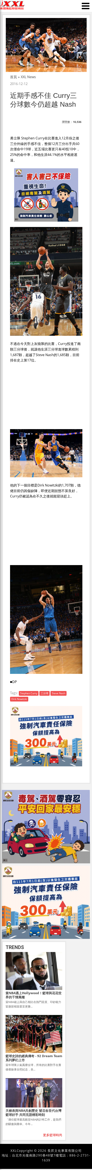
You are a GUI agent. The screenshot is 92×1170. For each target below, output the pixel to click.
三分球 (44, 693)
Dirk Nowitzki (19, 699)
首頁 (13, 77)
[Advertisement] (46, 395)
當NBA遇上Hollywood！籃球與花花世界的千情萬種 (34, 995)
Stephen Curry (28, 693)
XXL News (28, 77)
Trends (15, 947)
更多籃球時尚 (52, 1135)
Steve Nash (58, 693)
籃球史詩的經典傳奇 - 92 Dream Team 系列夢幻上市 (34, 1058)
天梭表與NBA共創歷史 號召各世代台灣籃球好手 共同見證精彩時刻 (33, 1112)
